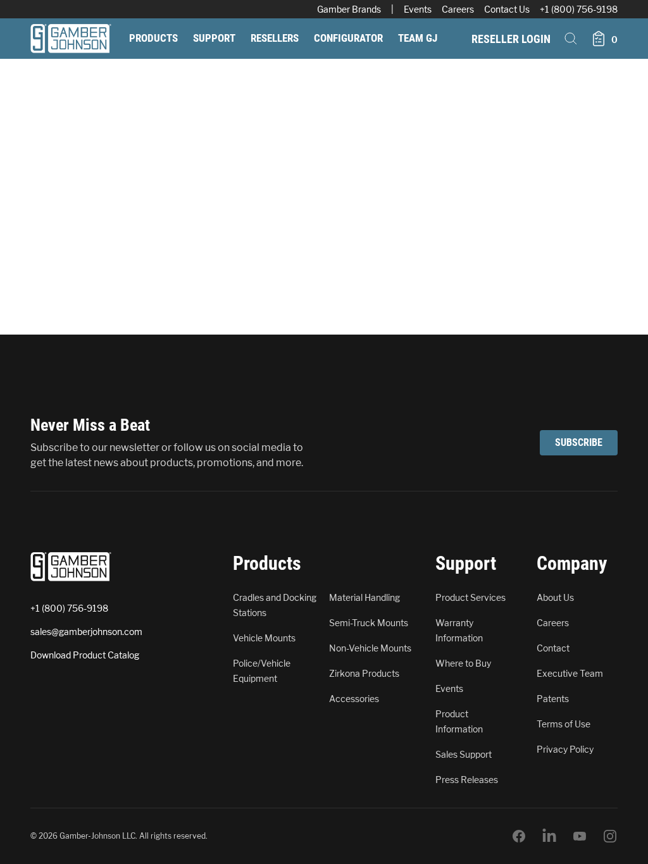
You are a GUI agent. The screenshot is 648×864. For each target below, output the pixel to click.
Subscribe (578, 442)
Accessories (354, 698)
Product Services (470, 597)
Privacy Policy (565, 749)
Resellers (275, 38)
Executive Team (570, 673)
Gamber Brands (349, 9)
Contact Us (507, 9)
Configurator (348, 38)
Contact (553, 648)
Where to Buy (463, 663)
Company (572, 563)
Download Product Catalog (84, 655)
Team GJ (417, 38)
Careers (458, 9)
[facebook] (518, 836)
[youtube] (579, 836)
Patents (553, 698)
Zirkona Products (364, 673)
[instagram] (610, 836)
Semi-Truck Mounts (368, 622)
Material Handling (364, 597)
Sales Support (463, 754)
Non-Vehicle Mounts (370, 648)
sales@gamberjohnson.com (86, 631)
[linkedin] (549, 836)
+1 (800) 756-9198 (579, 9)
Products (153, 38)
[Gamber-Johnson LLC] (70, 38)
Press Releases (466, 779)
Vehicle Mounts (264, 638)
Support (214, 38)
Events (418, 9)
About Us (555, 597)
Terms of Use (563, 724)
